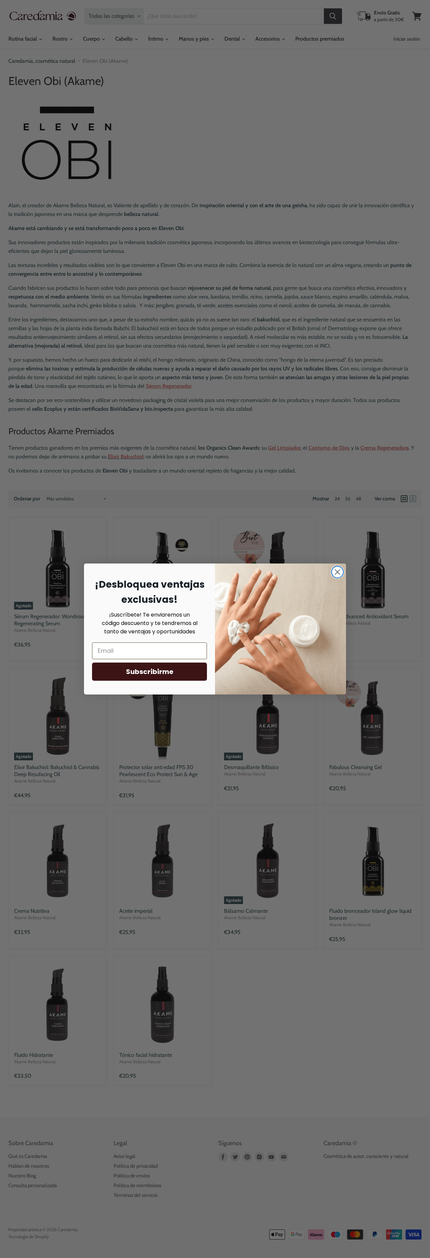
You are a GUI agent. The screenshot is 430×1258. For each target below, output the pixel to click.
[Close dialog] (337, 572)
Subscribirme (149, 671)
